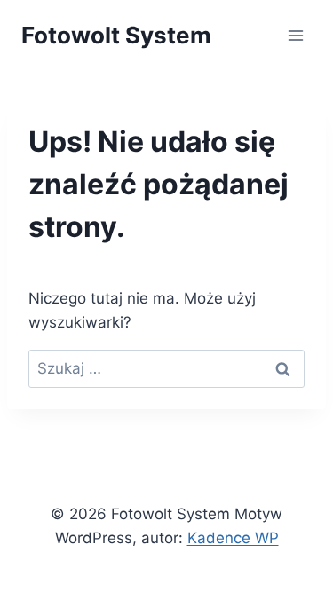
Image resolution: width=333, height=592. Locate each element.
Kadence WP (233, 538)
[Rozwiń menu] (295, 35)
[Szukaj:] (166, 368)
